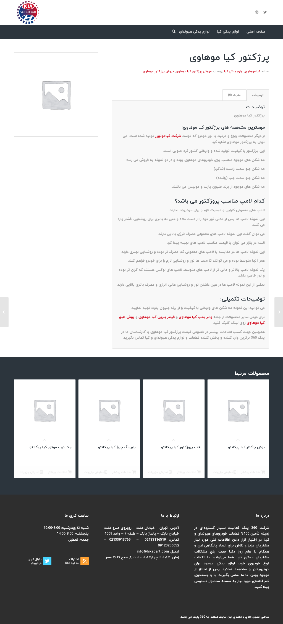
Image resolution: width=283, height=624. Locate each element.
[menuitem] (256, 32)
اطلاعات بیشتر (251, 472)
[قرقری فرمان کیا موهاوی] (278, 312)
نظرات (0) (234, 95)
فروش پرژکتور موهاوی (158, 71)
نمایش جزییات (223, 472)
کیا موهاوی (252, 71)
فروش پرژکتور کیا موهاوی (194, 71)
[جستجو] (171, 32)
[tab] (258, 95)
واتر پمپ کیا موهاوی (195, 317)
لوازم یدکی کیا (233, 71)
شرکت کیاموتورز (168, 136)
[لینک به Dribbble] (257, 12)
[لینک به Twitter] (265, 12)
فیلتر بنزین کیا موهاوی (156, 317)
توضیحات (257, 95)
